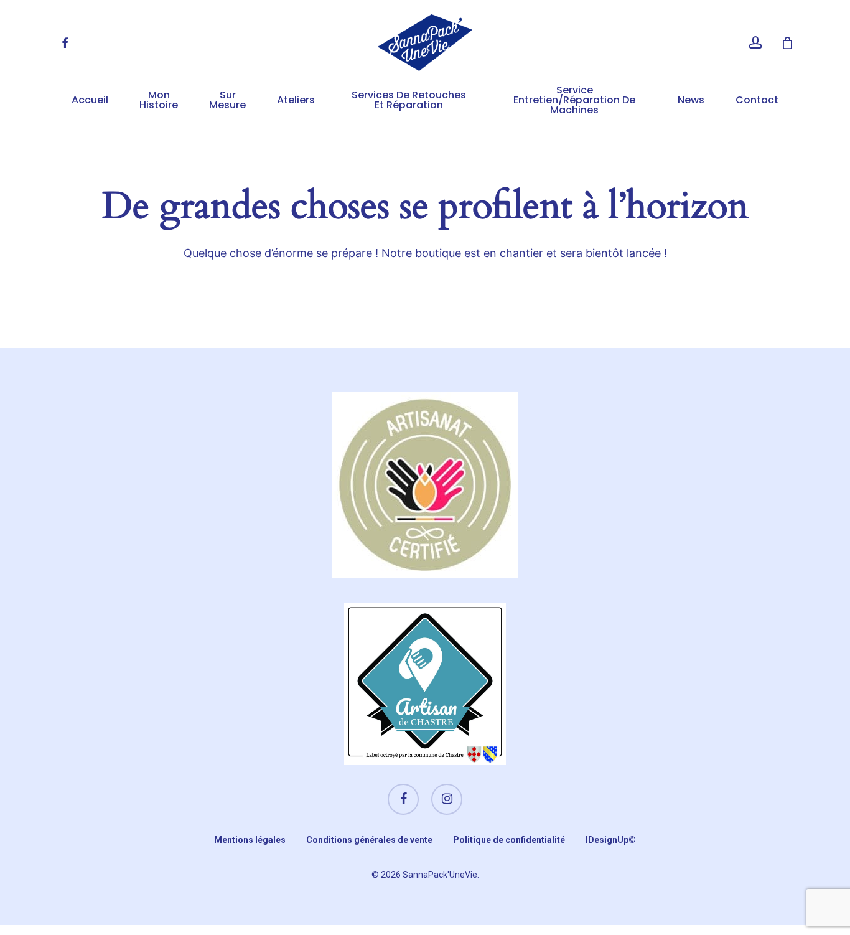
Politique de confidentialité (509, 840)
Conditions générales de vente (369, 840)
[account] (755, 42)
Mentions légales (250, 840)
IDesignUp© (611, 840)
